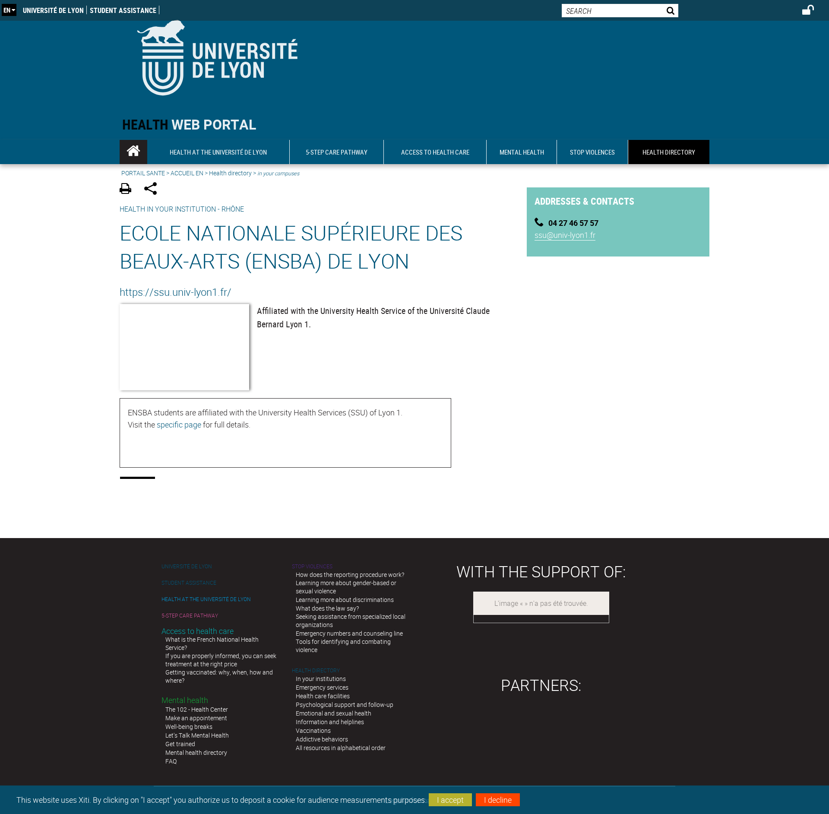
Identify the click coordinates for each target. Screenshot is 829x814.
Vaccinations (313, 730)
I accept (450, 800)
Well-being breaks (188, 726)
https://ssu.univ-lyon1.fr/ (175, 292)
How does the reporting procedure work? (350, 574)
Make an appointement (196, 718)
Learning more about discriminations (345, 599)
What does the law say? (327, 608)
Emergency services (322, 687)
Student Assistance (123, 10)
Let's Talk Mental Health (197, 735)
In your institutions (321, 679)
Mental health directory (196, 752)
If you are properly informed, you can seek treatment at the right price (220, 660)
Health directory (230, 173)
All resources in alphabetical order (341, 748)
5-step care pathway (189, 615)
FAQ (171, 761)
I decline (498, 800)
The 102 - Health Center (196, 709)
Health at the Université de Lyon (206, 599)
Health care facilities (323, 696)
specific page (179, 424)
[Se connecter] (813, 11)
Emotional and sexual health (333, 713)
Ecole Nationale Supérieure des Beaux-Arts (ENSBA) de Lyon (291, 247)
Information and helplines (330, 722)
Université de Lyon (53, 10)
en (6, 10)
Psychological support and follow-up (344, 704)
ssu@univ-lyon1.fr (565, 235)
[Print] (128, 190)
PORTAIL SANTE (143, 173)
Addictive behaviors (322, 739)
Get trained (180, 744)
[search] (620, 10)
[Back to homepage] (217, 56)
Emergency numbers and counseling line (349, 633)
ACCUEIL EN (187, 173)
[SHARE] (153, 190)
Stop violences (312, 566)
